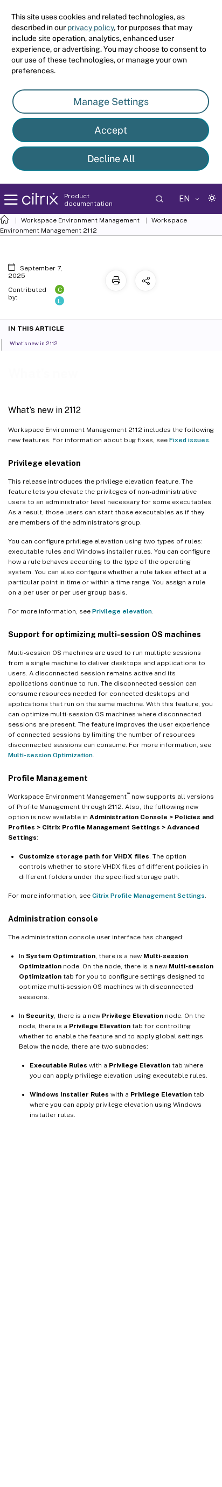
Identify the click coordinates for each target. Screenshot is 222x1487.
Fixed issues (189, 440)
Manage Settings (111, 101)
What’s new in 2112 (34, 343)
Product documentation (88, 199)
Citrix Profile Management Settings (148, 895)
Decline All (111, 158)
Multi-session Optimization (50, 755)
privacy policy (90, 27)
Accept (110, 130)
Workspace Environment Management (80, 220)
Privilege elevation (122, 611)
